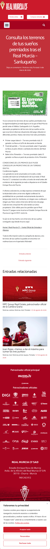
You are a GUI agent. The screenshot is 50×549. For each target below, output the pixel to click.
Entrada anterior (25, 253)
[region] (25, 525)
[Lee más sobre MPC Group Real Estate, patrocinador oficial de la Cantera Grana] (25, 288)
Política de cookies (22, 523)
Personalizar (25, 536)
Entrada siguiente (25, 260)
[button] (7, 25)
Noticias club (27, 67)
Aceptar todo (25, 529)
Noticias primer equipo (21, 355)
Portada (36, 67)
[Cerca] (47, 503)
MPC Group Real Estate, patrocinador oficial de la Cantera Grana (24, 305)
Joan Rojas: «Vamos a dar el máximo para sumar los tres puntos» (23, 350)
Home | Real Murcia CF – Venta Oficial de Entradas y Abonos (22, 229)
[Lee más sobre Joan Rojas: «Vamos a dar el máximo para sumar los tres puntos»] (25, 331)
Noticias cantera (8, 310)
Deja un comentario (13, 67)
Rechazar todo (25, 543)
